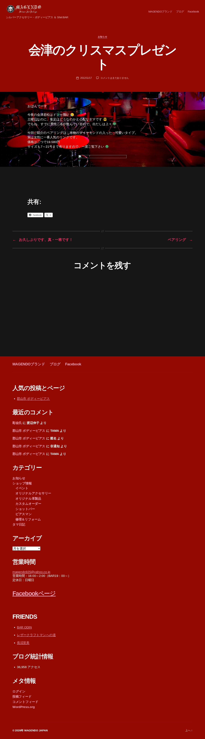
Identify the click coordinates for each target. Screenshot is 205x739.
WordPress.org (23, 707)
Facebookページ (34, 593)
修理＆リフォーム (28, 519)
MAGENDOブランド (160, 11)
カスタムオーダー (28, 503)
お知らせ (102, 36)
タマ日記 (18, 524)
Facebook (193, 11)
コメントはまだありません (114, 78)
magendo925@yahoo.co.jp (31, 572)
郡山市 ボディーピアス (33, 398)
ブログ (180, 11)
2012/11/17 (86, 78)
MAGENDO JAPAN (36, 730)
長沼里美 (23, 642)
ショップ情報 (22, 483)
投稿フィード (22, 696)
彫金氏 (17, 423)
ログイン (19, 691)
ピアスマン (23, 514)
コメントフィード (25, 701)
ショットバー (25, 509)
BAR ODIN (24, 627)
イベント (22, 488)
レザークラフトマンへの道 (36, 635)
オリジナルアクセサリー (33, 493)
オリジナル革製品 (28, 498)
